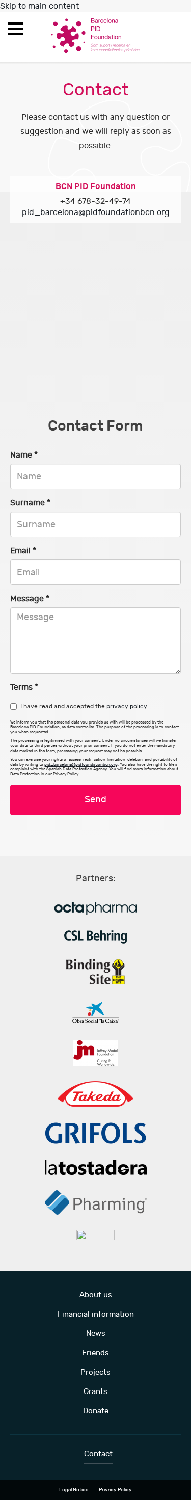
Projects (95, 1372)
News (95, 1333)
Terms (24, 687)
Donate (95, 1411)
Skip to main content (39, 6)
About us (95, 1295)
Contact (98, 1454)
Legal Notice (74, 1490)
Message (29, 598)
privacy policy (126, 706)
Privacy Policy (115, 1490)
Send (95, 799)
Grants (95, 1391)
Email (23, 550)
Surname (30, 502)
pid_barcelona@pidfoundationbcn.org (96, 212)
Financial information (96, 1314)
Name (24, 455)
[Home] (96, 35)
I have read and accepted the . (84, 706)
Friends (95, 1353)
